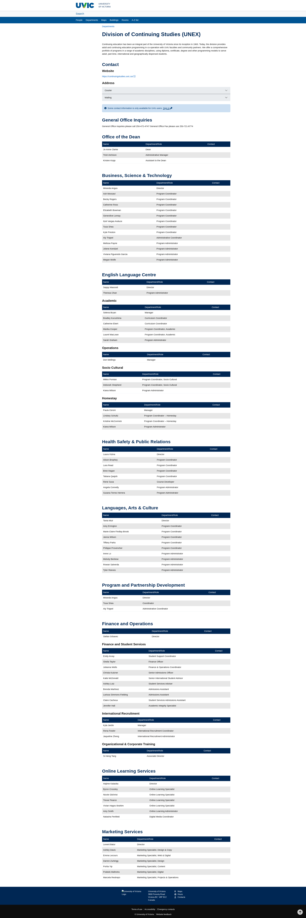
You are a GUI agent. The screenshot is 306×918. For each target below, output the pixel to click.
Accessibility (150, 909)
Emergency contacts (166, 909)
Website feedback (163, 914)
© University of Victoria (144, 914)
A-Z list (135, 20)
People (79, 20)
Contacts (181, 897)
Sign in (168, 108)
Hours (180, 894)
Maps (104, 20)
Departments (92, 20)
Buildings (114, 20)
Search (80, 13)
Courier (108, 90)
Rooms (125, 20)
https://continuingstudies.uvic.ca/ (117, 76)
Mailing (108, 97)
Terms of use (136, 909)
